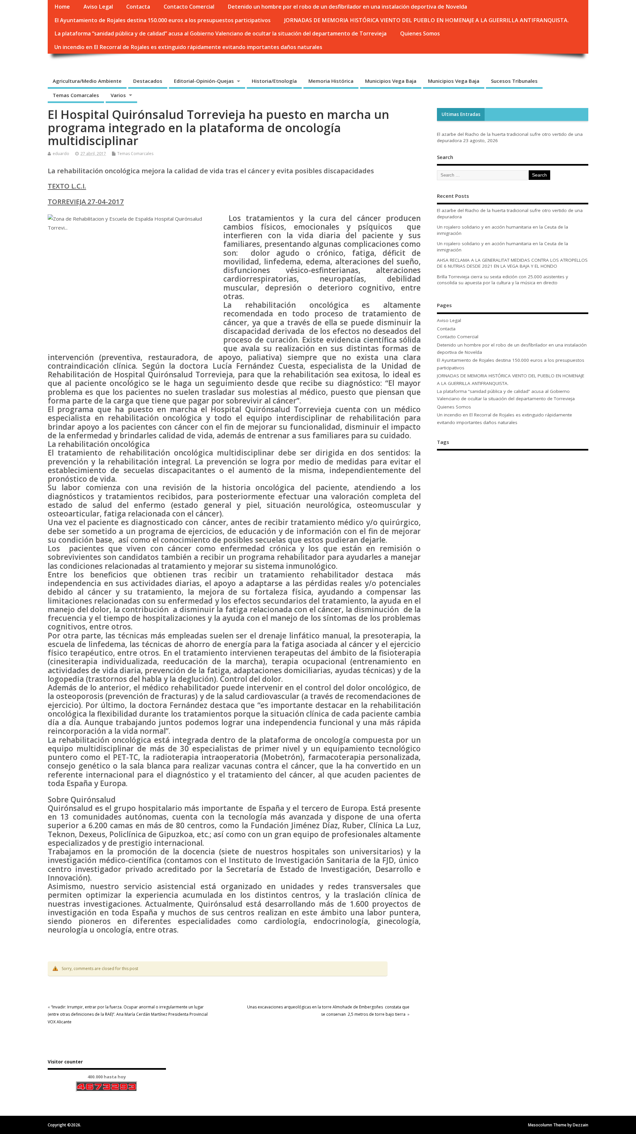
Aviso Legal (98, 6)
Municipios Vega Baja (390, 81)
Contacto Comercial (189, 6)
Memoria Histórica (330, 81)
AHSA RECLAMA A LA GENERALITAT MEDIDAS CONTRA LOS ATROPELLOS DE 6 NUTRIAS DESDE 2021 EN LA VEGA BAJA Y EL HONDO (512, 263)
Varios (118, 95)
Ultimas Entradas (461, 114)
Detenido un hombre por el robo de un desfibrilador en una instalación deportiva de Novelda (347, 6)
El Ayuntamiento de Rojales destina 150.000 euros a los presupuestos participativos (162, 20)
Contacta (138, 6)
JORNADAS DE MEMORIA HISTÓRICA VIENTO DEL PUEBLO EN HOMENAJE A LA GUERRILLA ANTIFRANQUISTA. (426, 20)
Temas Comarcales (76, 95)
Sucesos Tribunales (514, 81)
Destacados (147, 81)
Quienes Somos (420, 33)
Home (62, 6)
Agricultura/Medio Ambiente (87, 81)
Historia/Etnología (274, 81)
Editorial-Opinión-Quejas (204, 81)
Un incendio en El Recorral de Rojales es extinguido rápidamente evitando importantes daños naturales (188, 47)
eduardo (61, 153)
